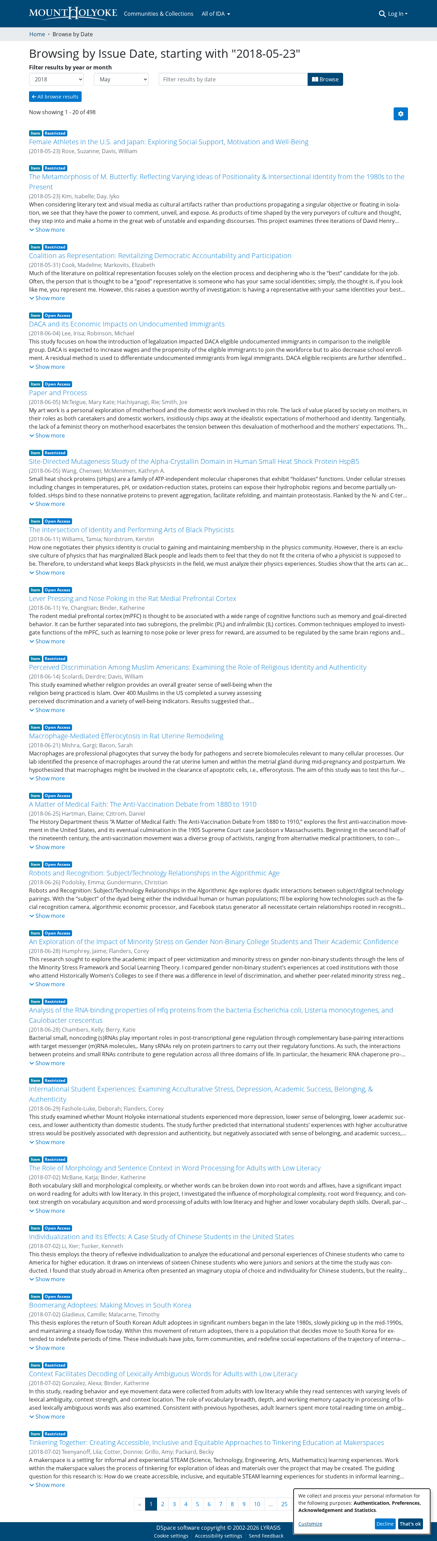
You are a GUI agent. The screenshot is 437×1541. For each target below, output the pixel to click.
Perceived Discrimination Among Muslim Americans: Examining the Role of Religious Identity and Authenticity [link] (197, 667)
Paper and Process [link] (58, 392)
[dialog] (362, 1511)
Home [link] (37, 34)
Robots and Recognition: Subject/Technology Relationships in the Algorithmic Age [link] (154, 872)
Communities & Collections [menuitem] (159, 13)
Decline (385, 1523)
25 (284, 1504)
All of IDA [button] (213, 13)
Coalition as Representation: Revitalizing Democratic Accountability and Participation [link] (160, 255)
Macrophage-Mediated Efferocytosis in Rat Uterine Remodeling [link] (126, 735)
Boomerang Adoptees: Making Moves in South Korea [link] (110, 1305)
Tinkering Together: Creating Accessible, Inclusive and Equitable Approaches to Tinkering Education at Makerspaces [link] (206, 1442)
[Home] (73, 14)
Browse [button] (328, 79)
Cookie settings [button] (171, 1535)
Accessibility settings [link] (218, 1535)
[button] (382, 14)
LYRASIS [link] (270, 1527)
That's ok (410, 1523)
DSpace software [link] (178, 1527)
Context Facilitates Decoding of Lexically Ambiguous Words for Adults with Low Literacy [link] (163, 1373)
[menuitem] (215, 13)
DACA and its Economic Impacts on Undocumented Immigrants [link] (127, 324)
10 (257, 1504)
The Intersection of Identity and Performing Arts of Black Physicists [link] (131, 529)
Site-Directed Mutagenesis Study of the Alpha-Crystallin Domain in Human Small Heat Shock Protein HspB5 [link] (194, 461)
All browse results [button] (57, 96)
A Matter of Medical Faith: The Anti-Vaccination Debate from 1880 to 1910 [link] (142, 804)
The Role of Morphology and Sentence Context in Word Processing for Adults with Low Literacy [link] (175, 1167)
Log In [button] (396, 13)
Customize (310, 1523)
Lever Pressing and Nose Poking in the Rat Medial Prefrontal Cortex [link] (132, 598)
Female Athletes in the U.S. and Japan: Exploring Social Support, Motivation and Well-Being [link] (168, 141)
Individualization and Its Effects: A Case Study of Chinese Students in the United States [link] (161, 1236)
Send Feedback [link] (266, 1535)
